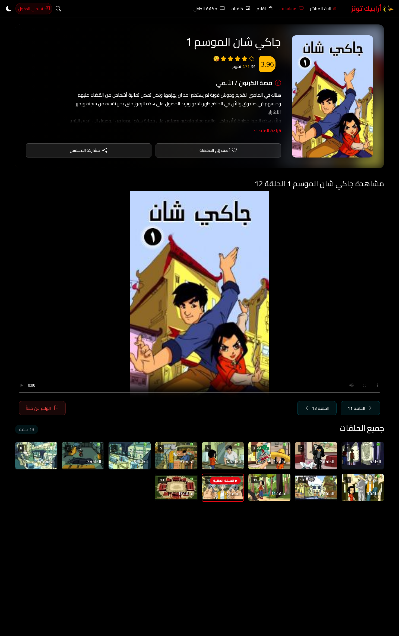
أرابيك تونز (367, 8)
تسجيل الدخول (31, 9)
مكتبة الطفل (205, 9)
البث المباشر (320, 9)
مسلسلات (288, 9)
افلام (261, 9)
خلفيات (237, 9)
